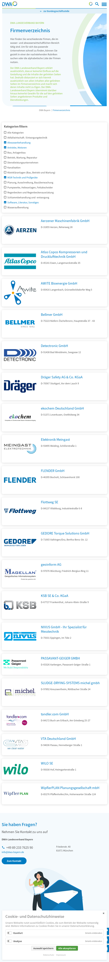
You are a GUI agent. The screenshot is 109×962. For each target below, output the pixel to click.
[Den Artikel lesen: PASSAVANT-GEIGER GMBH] (16, 664)
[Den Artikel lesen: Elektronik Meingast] (20, 461)
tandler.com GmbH (55, 714)
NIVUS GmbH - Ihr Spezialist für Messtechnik (64, 629)
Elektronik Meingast (55, 439)
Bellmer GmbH (51, 314)
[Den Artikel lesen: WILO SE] (16, 769)
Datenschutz (48, 954)
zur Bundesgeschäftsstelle (56, 11)
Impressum (61, 954)
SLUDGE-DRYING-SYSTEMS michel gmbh (70, 682)
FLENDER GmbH (52, 470)
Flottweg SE (49, 502)
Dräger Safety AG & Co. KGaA (62, 377)
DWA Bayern (44, 110)
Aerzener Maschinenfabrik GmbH (65, 220)
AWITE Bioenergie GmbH (59, 283)
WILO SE (47, 763)
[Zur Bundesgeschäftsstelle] (91, 4)
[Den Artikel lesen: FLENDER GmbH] (20, 493)
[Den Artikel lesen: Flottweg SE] (20, 524)
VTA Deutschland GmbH (58, 738)
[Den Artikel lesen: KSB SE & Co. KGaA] (20, 618)
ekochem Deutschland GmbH (62, 408)
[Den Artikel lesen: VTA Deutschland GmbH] (16, 744)
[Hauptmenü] (104, 4)
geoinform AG (51, 564)
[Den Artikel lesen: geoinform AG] (20, 586)
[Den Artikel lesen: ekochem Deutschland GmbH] (20, 430)
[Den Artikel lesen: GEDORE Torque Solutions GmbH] (20, 555)
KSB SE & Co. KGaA (54, 595)
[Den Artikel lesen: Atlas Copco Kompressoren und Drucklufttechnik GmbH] (20, 274)
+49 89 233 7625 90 (19, 847)
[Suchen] (97, 4)
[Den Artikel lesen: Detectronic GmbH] (20, 368)
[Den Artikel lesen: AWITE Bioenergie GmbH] (20, 305)
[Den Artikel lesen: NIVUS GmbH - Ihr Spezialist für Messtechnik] (20, 649)
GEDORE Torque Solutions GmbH (65, 533)
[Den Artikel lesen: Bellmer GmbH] (20, 336)
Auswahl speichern (43, 948)
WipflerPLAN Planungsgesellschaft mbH (70, 787)
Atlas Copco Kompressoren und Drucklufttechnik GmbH (64, 254)
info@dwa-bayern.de (13, 852)
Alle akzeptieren (67, 948)
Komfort (18, 933)
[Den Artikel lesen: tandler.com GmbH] (16, 720)
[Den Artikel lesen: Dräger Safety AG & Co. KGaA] (20, 399)
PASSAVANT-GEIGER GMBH (60, 658)
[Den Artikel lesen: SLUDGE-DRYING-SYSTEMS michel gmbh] (20, 705)
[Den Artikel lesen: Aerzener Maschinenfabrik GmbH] (20, 243)
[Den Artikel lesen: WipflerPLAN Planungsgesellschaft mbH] (16, 793)
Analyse (17, 941)
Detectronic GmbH (54, 345)
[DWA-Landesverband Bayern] (9, 4)
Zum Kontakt (14, 861)
